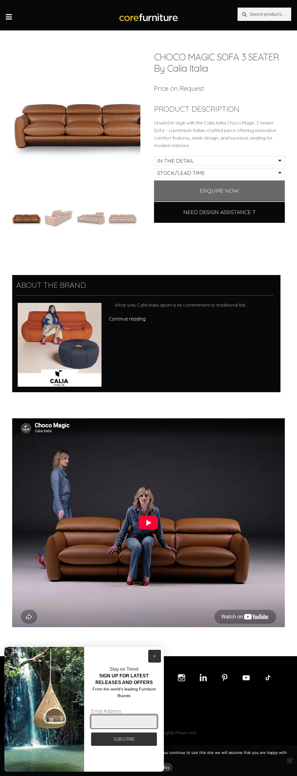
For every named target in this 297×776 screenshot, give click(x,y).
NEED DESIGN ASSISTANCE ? (219, 212)
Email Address (106, 711)
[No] (290, 761)
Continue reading (127, 319)
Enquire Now (219, 190)
